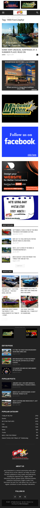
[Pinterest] (20, 497)
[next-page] (6, 319)
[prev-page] (3, 319)
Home (3, 17)
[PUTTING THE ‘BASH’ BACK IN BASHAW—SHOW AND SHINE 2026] (6, 352)
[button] (3, 12)
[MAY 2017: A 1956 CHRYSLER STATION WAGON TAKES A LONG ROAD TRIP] (6, 241)
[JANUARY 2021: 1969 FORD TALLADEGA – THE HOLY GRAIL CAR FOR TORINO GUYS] (10, 281)
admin (3, 54)
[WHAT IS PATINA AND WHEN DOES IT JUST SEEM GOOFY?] (6, 403)
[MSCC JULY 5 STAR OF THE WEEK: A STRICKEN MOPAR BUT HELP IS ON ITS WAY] (6, 250)
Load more (19, 266)
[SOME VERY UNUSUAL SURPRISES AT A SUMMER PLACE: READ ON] (20, 35)
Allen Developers (23, 504)
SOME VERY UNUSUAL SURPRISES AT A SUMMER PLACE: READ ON (19, 51)
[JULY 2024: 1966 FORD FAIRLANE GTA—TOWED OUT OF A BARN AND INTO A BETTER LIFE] (29, 302)
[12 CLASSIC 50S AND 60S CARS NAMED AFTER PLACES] (6, 370)
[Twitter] (25, 497)
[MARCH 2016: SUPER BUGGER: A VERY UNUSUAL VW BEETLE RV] (6, 394)
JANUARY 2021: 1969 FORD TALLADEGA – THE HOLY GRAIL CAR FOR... (10, 291)
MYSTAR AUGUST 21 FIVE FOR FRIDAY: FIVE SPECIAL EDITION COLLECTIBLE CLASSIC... (24, 360)
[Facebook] (15, 497)
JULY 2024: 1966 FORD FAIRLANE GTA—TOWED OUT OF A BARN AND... (29, 311)
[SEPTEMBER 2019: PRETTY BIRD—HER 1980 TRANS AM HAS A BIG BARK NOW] (29, 281)
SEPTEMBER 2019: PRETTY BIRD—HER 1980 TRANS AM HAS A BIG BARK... (29, 290)
